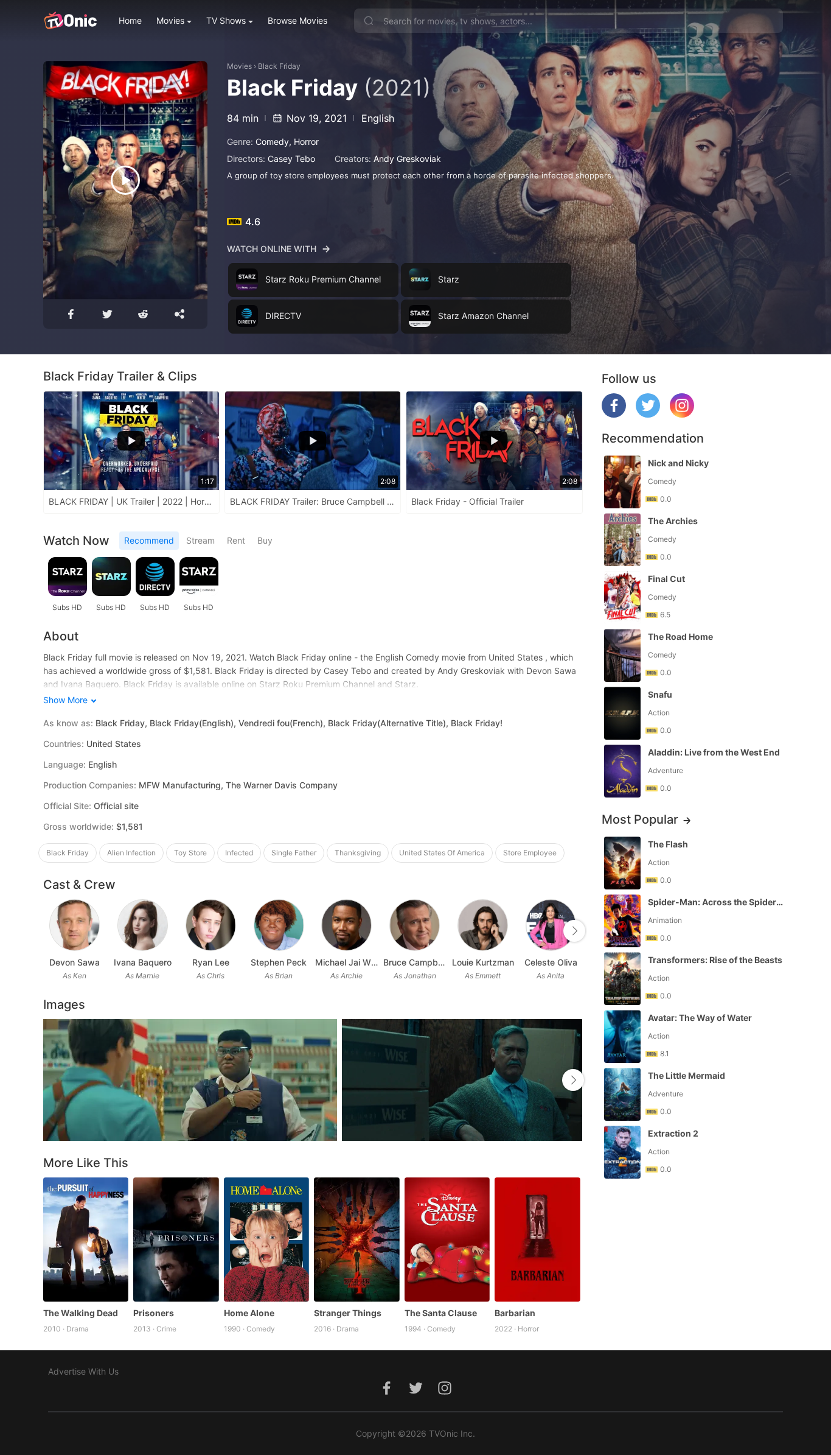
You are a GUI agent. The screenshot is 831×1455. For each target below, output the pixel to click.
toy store (190, 852)
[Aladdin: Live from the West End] (622, 771)
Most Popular (640, 819)
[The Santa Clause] (447, 1239)
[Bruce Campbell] (414, 925)
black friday (67, 852)
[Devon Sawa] (74, 925)
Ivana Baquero (143, 962)
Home (130, 20)
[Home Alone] (267, 1239)
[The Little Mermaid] (622, 1094)
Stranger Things (347, 1313)
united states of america (442, 852)
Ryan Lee (210, 962)
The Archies (673, 521)
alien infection (131, 852)
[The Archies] (622, 539)
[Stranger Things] (357, 1239)
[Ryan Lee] (211, 925)
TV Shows (226, 20)
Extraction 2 (673, 1133)
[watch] (125, 180)
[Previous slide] (51, 931)
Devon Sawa (74, 962)
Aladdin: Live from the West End (714, 752)
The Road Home (680, 636)
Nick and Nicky (678, 463)
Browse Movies (297, 20)
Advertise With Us (83, 1371)
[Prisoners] (176, 1239)
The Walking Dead (80, 1313)
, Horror (304, 141)
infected (239, 852)
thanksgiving (358, 852)
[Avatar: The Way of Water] (622, 1036)
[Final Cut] (622, 597)
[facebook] (614, 414)
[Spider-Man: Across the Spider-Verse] (622, 920)
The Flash (668, 844)
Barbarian (515, 1313)
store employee (530, 852)
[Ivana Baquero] (142, 925)
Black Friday (279, 66)
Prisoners (153, 1313)
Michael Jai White (346, 962)
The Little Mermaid (686, 1075)
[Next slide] (574, 931)
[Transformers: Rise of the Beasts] (622, 978)
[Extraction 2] (622, 1152)
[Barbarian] (537, 1239)
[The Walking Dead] (86, 1239)
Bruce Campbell (415, 962)
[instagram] (682, 414)
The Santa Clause (441, 1313)
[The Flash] (622, 862)
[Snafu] (622, 713)
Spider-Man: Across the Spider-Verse (716, 902)
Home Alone (249, 1313)
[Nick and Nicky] (622, 481)
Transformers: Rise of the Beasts (715, 960)
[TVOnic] (70, 20)
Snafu (660, 694)
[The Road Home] (622, 655)
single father (293, 852)
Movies (170, 20)
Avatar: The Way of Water (700, 1017)
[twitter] (648, 414)
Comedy (272, 141)
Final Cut (666, 578)
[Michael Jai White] (346, 925)
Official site (116, 806)
